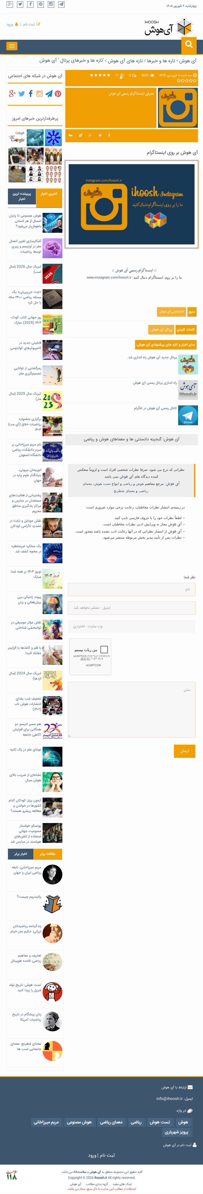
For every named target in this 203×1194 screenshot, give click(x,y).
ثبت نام (29, 25)
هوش (140, 484)
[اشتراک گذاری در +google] (90, 136)
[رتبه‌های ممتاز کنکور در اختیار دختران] (35, 174)
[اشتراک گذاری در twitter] (100, 136)
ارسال (185, 751)
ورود (9, 25)
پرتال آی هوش (161, 330)
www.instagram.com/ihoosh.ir (109, 277)
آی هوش (188, 61)
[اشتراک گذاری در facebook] (109, 136)
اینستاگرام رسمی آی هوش (134, 270)
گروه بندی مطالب (97, 1184)
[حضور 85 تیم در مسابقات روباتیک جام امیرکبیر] (35, 156)
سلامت (81, 1172)
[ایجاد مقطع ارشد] (35, 138)
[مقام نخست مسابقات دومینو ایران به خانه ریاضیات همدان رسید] (16, 174)
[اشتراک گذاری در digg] (70, 136)
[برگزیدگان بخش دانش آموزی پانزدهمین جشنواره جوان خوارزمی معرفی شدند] (53, 156)
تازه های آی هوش (125, 61)
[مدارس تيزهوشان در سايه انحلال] (53, 138)
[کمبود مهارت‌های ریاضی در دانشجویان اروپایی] (16, 156)
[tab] (22, 196)
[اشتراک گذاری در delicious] (80, 136)
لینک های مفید (122, 1184)
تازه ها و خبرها (161, 61)
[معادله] (16, 138)
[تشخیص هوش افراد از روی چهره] (53, 174)
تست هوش (102, 484)
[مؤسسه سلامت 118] (12, 1175)
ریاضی (127, 484)
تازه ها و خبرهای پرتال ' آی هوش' (71, 60)
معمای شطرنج (124, 491)
